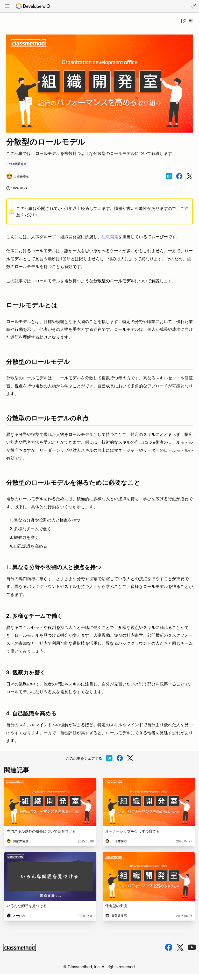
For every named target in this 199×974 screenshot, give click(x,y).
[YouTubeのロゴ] (192, 947)
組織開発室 (19, 163)
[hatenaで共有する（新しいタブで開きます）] (169, 176)
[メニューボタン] (7, 6)
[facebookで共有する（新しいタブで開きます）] (179, 176)
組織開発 (110, 236)
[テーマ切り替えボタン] (194, 6)
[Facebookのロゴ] (168, 947)
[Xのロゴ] (180, 947)
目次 (182, 20)
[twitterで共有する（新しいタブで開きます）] (190, 176)
